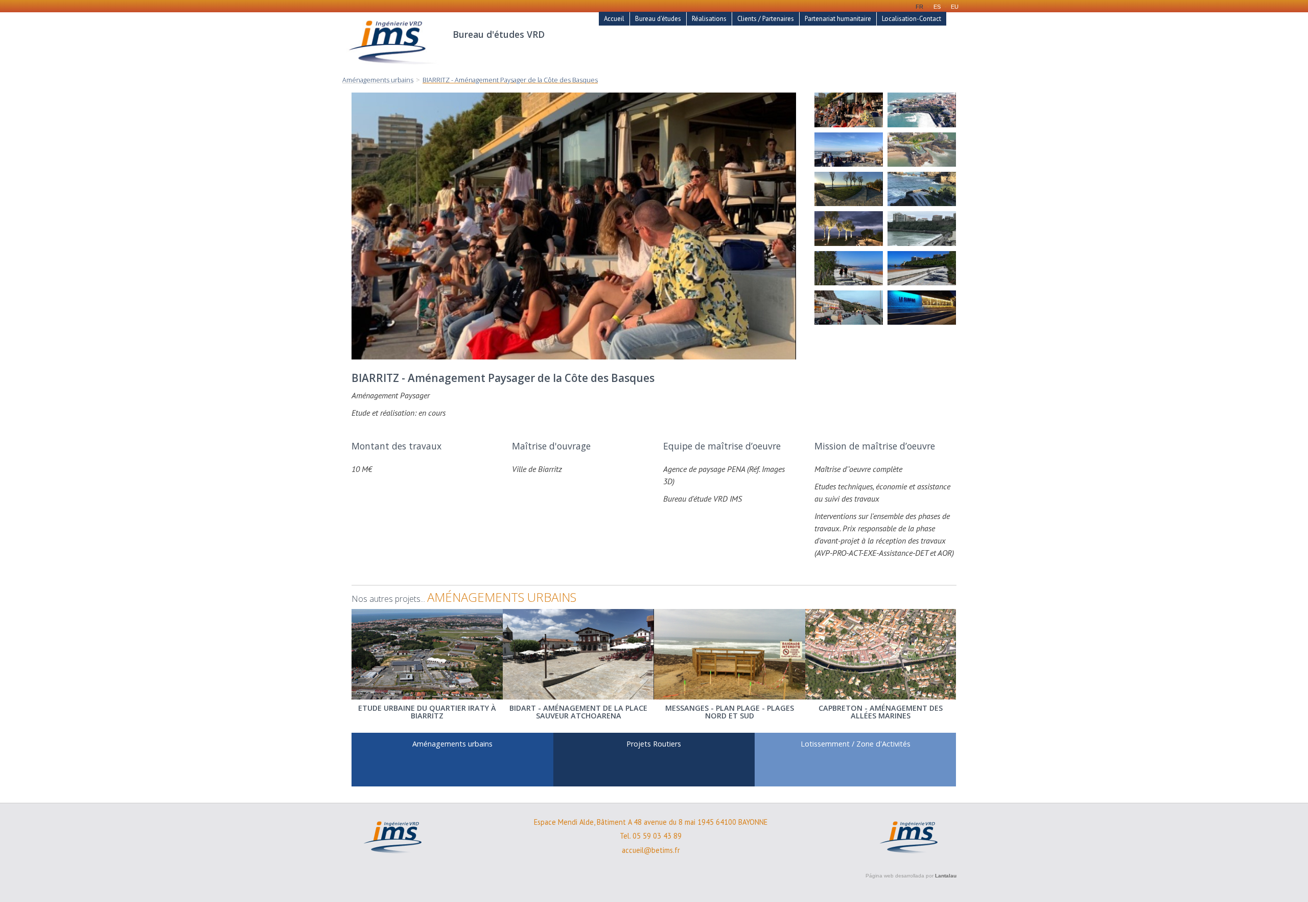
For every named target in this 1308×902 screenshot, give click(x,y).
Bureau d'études (658, 18)
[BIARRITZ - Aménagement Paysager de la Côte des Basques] (848, 110)
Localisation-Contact (911, 18)
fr (919, 7)
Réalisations (709, 18)
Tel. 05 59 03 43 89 (651, 836)
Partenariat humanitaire (838, 18)
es (937, 7)
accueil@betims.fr (651, 850)
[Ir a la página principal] (392, 69)
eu (955, 7)
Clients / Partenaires (765, 18)
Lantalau (945, 875)
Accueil (614, 18)
